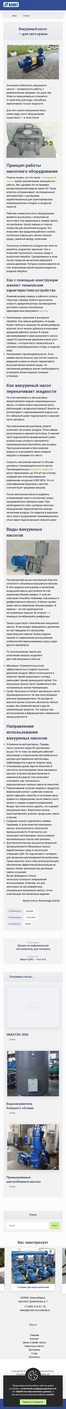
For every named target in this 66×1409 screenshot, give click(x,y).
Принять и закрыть (33, 1402)
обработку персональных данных (33, 1391)
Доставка (34, 1349)
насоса (43, 310)
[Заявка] (50, 4)
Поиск (54, 1225)
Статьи (28, 924)
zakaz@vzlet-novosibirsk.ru (35, 1310)
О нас (34, 1353)
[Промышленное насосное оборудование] (11, 4)
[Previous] (8, 1273)
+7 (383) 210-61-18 (34, 1306)
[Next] (58, 1273)
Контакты (34, 1357)
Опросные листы (34, 1346)
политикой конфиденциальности (38, 1388)
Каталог (34, 1338)
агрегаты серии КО (41, 469)
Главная (34, 1335)
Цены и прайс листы (34, 1342)
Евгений (29, 911)
